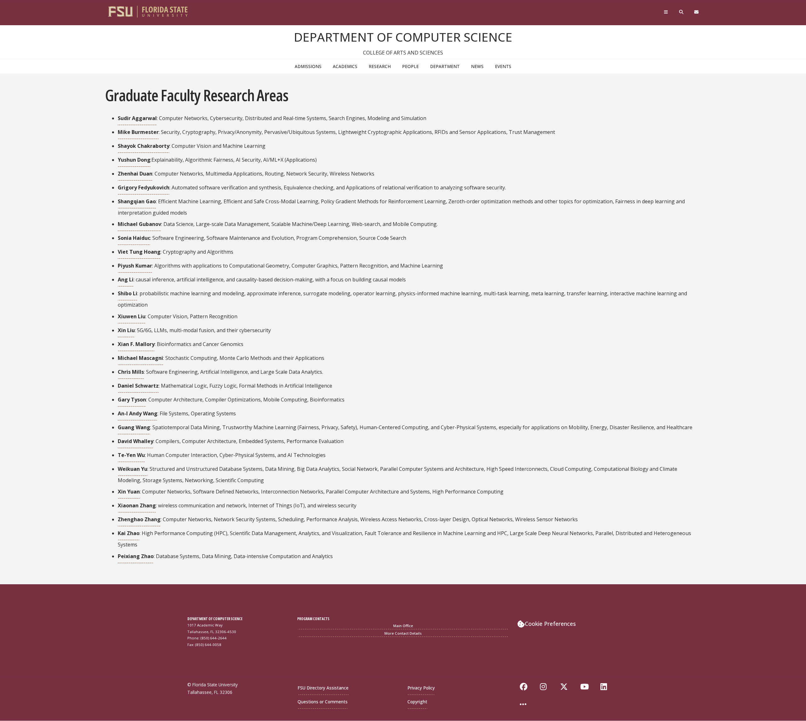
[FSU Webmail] (697, 13)
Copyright (417, 702)
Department (445, 66)
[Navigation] (666, 13)
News (477, 66)
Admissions (308, 66)
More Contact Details (403, 633)
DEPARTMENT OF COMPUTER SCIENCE (403, 37)
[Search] (682, 13)
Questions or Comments (323, 702)
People (410, 66)
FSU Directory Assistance (323, 688)
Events (503, 66)
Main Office (403, 625)
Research (380, 66)
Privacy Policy (421, 688)
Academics (345, 66)
